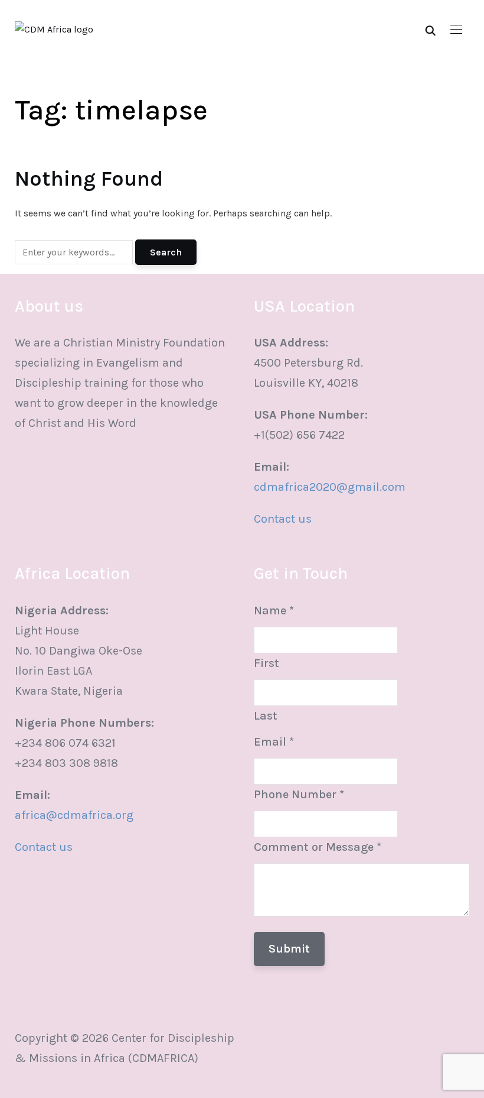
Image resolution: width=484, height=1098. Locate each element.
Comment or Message (317, 847)
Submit (289, 949)
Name (274, 610)
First (266, 663)
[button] (456, 29)
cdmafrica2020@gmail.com (329, 487)
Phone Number (299, 794)
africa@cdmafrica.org (74, 815)
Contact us (283, 519)
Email (274, 742)
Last (265, 716)
